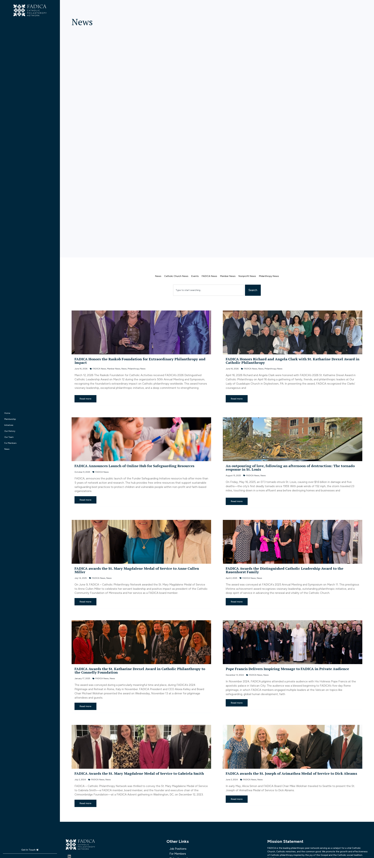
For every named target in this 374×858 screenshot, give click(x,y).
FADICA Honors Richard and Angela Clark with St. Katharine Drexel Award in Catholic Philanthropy (292, 361)
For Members (10, 443)
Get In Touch (28, 849)
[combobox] (208, 290)
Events (195, 276)
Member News (228, 276)
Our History (9, 431)
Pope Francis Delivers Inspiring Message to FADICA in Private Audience (287, 668)
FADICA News (209, 276)
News (6, 449)
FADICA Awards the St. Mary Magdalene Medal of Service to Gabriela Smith (140, 773)
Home (7, 413)
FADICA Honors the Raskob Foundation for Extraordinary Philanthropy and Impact (140, 361)
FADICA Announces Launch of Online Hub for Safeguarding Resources (134, 465)
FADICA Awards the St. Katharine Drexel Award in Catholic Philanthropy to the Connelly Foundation (140, 670)
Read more (85, 398)
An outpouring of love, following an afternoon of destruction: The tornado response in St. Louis (290, 467)
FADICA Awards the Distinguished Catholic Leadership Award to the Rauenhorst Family (284, 570)
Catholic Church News (176, 276)
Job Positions (177, 848)
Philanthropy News (269, 276)
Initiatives (8, 425)
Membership (10, 419)
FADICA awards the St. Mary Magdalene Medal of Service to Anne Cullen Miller (137, 570)
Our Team (9, 437)
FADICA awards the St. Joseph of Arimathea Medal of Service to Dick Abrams (291, 773)
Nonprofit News (247, 276)
